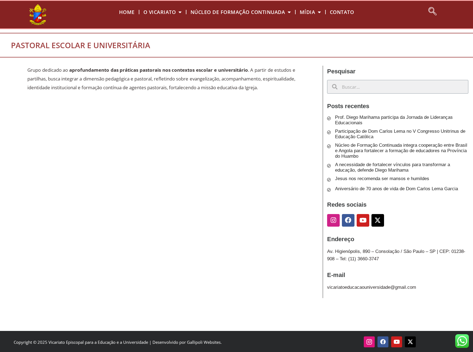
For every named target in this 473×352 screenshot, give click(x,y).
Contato (342, 12)
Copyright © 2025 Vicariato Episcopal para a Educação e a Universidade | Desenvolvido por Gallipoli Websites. (118, 342)
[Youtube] (363, 220)
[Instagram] (333, 220)
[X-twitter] (377, 220)
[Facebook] (348, 220)
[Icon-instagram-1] (369, 341)
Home (127, 12)
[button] (432, 10)
